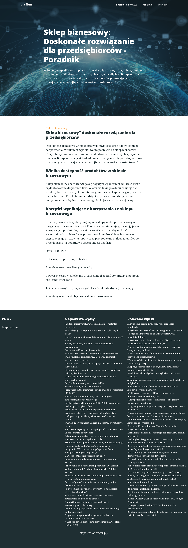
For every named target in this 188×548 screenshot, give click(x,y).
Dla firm (26, 4)
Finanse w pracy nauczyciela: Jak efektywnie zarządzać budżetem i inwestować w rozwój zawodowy (156, 414)
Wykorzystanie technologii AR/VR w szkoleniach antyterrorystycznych (90, 358)
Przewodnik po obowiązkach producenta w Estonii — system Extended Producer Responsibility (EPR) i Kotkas (92, 469)
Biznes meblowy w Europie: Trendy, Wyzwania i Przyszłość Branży (152, 428)
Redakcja (147, 5)
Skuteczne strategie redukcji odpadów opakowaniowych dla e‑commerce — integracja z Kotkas (90, 459)
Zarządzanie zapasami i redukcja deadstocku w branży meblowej (156, 434)
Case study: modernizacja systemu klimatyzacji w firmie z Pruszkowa (91, 484)
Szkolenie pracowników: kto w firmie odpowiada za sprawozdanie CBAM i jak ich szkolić (91, 438)
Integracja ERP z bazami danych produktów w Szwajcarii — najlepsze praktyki (89, 451)
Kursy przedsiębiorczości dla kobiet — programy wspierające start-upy (153, 401)
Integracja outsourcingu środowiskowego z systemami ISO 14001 (94, 391)
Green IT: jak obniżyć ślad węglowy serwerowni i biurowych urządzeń (90, 378)
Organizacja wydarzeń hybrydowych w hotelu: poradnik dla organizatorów (89, 517)
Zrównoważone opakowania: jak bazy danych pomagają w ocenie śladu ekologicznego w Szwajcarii (94, 444)
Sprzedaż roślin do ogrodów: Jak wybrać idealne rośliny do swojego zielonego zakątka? (156, 487)
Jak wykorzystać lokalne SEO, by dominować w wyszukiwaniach (151, 507)
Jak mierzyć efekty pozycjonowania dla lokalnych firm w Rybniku (155, 381)
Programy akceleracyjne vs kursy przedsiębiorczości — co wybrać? (156, 408)
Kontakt (163, 5)
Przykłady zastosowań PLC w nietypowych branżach (154, 330)
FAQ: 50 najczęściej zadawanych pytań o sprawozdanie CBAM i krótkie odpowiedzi (94, 431)
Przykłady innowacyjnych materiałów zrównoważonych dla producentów (84, 385)
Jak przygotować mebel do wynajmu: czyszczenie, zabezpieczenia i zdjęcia (153, 368)
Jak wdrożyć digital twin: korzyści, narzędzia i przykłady (151, 325)
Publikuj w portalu (126, 5)
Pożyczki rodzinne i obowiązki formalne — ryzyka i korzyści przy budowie (153, 348)
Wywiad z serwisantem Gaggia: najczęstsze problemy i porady (93, 424)
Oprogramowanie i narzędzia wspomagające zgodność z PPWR (94, 339)
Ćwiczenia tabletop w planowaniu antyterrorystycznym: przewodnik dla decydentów (91, 352)
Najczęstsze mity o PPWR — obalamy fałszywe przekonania (89, 345)
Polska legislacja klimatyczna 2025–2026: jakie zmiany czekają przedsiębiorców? (93, 405)
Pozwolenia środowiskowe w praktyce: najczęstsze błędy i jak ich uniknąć (91, 490)
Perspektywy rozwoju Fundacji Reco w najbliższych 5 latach (92, 332)
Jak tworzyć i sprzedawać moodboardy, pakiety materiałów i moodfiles (152, 480)
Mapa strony (10, 327)
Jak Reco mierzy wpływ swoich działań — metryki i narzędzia (91, 325)
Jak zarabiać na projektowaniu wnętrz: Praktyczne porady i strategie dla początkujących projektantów (154, 474)
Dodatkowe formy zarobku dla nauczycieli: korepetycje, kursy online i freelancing (156, 421)
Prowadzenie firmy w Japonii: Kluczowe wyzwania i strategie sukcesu (154, 461)
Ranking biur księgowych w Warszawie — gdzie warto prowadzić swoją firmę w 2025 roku (155, 441)
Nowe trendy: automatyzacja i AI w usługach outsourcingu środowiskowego (88, 398)
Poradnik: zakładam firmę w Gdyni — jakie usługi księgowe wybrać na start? (152, 388)
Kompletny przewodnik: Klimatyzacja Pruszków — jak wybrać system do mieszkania (93, 477)
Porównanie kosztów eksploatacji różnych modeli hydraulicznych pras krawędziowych (153, 342)
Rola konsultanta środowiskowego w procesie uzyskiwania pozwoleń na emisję (89, 497)
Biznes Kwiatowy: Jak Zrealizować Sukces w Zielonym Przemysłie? (155, 500)
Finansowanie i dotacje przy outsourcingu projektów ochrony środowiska (93, 372)
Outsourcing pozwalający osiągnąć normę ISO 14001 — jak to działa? (93, 365)
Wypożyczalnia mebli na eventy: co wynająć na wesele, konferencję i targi (155, 362)
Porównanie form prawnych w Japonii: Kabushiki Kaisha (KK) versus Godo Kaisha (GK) (156, 467)
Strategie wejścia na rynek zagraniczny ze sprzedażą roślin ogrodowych (155, 494)
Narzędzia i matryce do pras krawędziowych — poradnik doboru (152, 335)
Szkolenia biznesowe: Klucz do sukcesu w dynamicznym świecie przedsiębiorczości (156, 513)
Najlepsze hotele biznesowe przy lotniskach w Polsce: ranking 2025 (93, 523)
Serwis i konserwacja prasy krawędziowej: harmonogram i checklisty (87, 504)
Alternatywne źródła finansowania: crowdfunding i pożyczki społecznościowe (154, 355)
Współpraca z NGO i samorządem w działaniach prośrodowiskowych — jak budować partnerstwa (90, 411)
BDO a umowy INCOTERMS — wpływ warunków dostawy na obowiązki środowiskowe (152, 454)
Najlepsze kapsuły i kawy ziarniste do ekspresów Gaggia (90, 418)
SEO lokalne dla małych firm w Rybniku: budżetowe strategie (153, 375)
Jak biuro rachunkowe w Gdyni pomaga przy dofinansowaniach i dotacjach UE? (150, 395)
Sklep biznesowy (56, 128)
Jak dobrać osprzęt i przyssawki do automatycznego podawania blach (92, 510)
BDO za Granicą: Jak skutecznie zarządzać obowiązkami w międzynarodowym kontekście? (156, 447)
